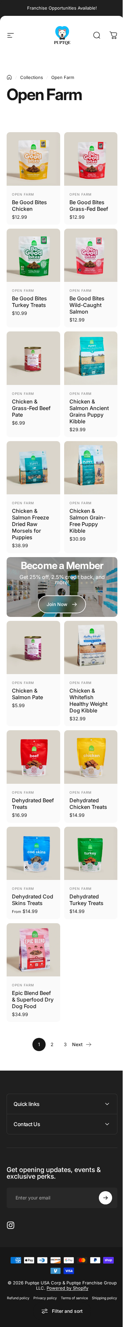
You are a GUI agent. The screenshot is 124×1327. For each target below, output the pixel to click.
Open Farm (23, 194)
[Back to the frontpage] (9, 77)
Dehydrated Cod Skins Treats (32, 899)
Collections (31, 77)
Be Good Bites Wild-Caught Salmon (86, 305)
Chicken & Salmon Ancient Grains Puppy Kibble (89, 411)
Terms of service (86, 1282)
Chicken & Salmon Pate (27, 694)
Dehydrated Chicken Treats (88, 803)
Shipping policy (59, 1290)
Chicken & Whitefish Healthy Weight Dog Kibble (88, 700)
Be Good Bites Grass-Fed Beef (88, 205)
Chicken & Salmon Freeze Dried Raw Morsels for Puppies (30, 524)
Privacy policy (57, 1282)
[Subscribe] (100, 1182)
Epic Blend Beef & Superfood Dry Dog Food (33, 999)
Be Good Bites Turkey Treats (29, 301)
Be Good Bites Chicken (29, 205)
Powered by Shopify (72, 1272)
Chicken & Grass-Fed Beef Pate (31, 408)
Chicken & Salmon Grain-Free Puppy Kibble (87, 521)
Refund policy (30, 1282)
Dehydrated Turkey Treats (86, 899)
